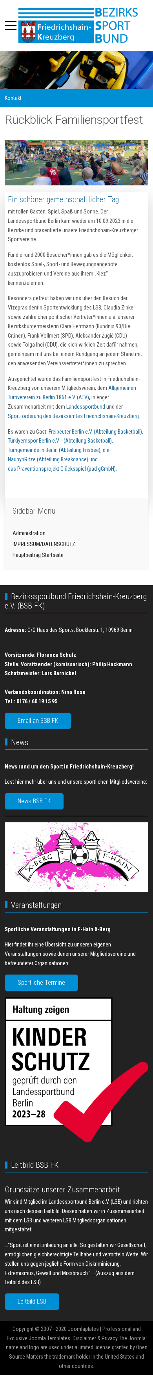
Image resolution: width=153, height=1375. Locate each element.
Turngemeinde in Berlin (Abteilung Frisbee (53, 450)
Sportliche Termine (41, 982)
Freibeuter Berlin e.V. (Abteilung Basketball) (95, 432)
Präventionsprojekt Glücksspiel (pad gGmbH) (66, 469)
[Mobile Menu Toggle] (10, 25)
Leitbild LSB (32, 1301)
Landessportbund (85, 407)
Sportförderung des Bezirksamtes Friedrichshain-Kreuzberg (73, 416)
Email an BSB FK (38, 720)
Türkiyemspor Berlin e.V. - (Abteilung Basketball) (60, 441)
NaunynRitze (22, 459)
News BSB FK (34, 801)
